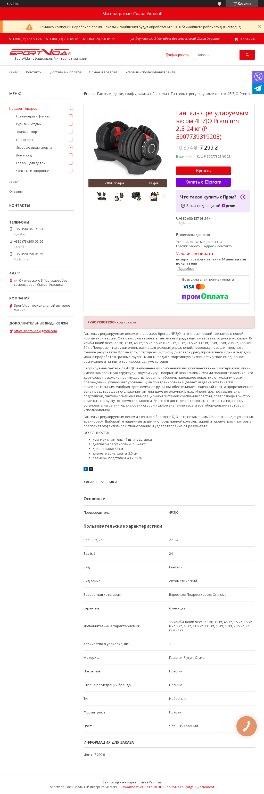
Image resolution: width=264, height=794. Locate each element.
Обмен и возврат (103, 72)
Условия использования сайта (150, 72)
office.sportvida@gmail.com (35, 331)
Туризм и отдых (29, 124)
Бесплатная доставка (193, 235)
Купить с (194, 182)
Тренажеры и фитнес (33, 116)
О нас (13, 72)
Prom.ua (155, 782)
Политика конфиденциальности (189, 787)
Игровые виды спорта (34, 147)
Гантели (159, 94)
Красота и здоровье (32, 170)
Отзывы (16, 191)
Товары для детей (31, 163)
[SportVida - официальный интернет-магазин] (40, 54)
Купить (203, 171)
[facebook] (86, 469)
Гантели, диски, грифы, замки (123, 94)
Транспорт (24, 139)
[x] (91, 469)
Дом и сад (24, 155)
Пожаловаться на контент (141, 787)
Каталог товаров (23, 108)
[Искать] (247, 55)
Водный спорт (27, 131)
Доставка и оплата (65, 72)
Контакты (34, 72)
